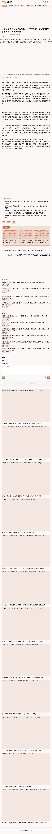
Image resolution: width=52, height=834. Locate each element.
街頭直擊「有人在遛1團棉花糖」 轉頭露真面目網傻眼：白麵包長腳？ (25, 216)
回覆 (49, 377)
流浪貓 (9, 222)
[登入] (47, 2)
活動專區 (45, 5)
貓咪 (4, 222)
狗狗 (14, 222)
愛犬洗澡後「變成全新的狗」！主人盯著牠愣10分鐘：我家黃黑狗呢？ (26, 207)
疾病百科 (33, 5)
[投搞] (45, 2)
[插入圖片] (45, 377)
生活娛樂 (22, 5)
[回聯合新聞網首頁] (4, 2)
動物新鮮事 (4, 5)
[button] (43, 2)
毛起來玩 (10, 5)
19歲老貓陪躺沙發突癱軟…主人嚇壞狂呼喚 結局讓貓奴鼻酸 (24, 213)
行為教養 (16, 5)
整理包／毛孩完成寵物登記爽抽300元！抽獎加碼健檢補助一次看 (25, 210)
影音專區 (39, 5)
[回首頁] (7, 2)
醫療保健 (28, 5)
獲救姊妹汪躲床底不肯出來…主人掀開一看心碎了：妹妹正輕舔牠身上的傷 (26, 202)
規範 (3, 377)
